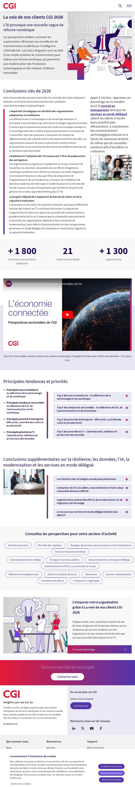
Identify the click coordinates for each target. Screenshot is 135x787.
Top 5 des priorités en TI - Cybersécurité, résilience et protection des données (87, 433)
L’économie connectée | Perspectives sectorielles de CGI (47, 284)
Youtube (91, 728)
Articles (51, 747)
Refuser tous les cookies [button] (111, 779)
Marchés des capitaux (50, 545)
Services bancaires (18, 545)
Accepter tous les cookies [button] (111, 766)
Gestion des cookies (21, 783)
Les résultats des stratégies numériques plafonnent (86, 479)
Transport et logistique (86, 580)
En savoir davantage (102, 649)
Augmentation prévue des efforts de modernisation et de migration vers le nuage (90, 501)
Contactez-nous (67, 677)
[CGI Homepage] (9, 6)
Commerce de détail (52, 580)
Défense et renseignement (24, 574)
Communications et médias (25, 559)
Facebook (100, 728)
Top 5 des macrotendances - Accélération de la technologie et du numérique (84, 397)
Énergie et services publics (65, 559)
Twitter (82, 728)
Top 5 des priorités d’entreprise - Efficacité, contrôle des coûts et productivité (89, 421)
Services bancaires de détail (70, 551)
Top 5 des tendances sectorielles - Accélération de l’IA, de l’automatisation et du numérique (89, 409)
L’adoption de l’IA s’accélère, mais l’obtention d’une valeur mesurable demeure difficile (90, 489)
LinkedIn (73, 728)
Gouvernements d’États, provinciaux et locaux (70, 566)
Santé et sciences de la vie (62, 574)
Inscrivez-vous (81, 705)
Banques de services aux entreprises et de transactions (101, 545)
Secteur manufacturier (118, 574)
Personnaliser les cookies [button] (111, 773)
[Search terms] (120, 6)
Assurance (91, 574)
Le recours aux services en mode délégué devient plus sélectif (87, 513)
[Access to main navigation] (129, 6)
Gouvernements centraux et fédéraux (109, 559)
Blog (9, 747)
